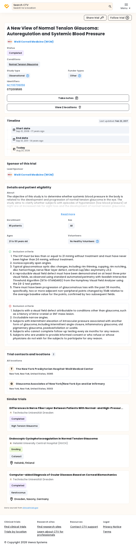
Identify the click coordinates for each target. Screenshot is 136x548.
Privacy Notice (112, 526)
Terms (107, 531)
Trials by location (15, 531)
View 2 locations (66, 107)
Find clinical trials (15, 526)
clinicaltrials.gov (30, 508)
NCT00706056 (16, 85)
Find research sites (49, 526)
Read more (68, 214)
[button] (23, 64)
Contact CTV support (84, 526)
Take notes (66, 98)
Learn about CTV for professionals (50, 533)
